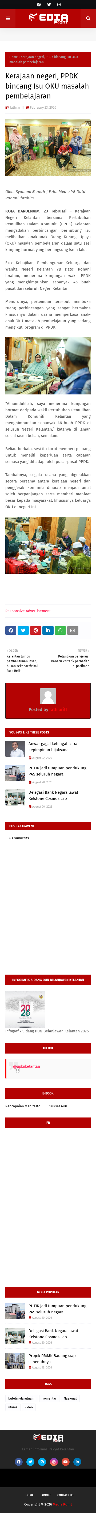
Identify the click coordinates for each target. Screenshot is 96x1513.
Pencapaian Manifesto (23, 1106)
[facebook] (39, 4)
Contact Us (65, 1495)
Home (13, 57)
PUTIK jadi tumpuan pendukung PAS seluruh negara (57, 771)
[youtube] (66, 1462)
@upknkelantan (26, 1066)
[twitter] (49, 4)
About (46, 1495)
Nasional (70, 1398)
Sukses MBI (58, 1106)
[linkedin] (77, 1462)
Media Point (62, 1504)
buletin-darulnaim (21, 1398)
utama (13, 1407)
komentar (49, 1398)
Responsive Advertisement (28, 611)
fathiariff (17, 107)
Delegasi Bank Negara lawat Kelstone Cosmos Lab (53, 795)
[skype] (42, 1462)
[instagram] (58, 4)
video (29, 1407)
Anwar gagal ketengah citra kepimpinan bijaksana (53, 746)
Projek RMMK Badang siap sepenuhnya (52, 1358)
